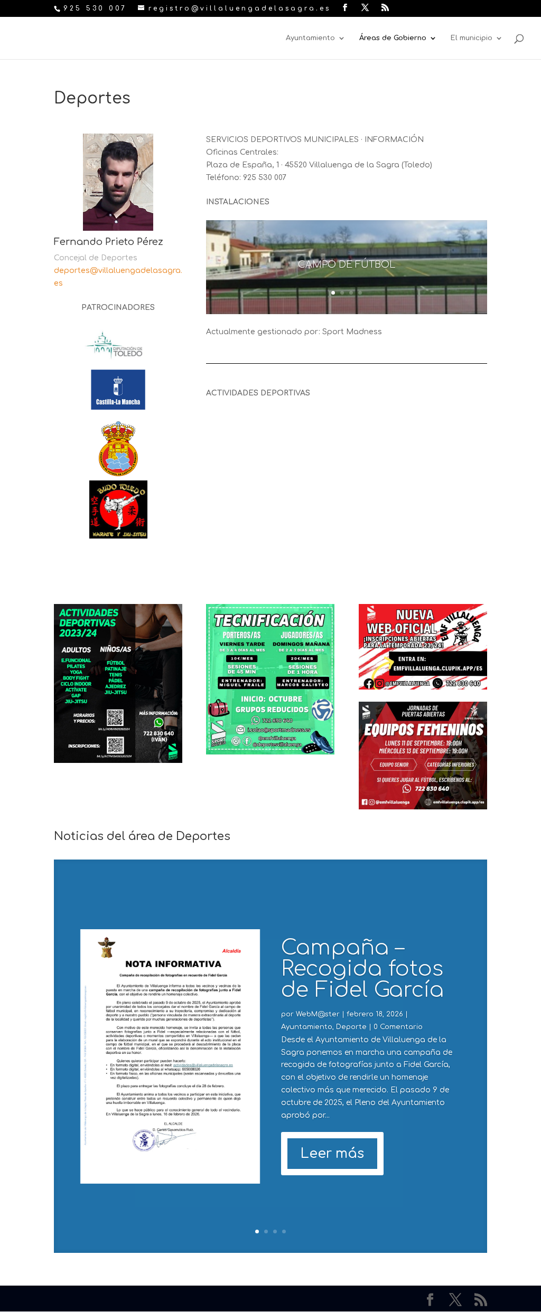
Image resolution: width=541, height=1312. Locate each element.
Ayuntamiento (310, 38)
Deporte (351, 1027)
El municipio (471, 38)
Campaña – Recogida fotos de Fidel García (362, 969)
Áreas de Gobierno (392, 38)
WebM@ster (318, 1014)
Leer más (332, 1153)
